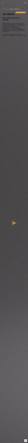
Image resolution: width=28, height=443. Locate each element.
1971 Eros (5, 9)
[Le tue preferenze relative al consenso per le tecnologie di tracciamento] (25, 440)
